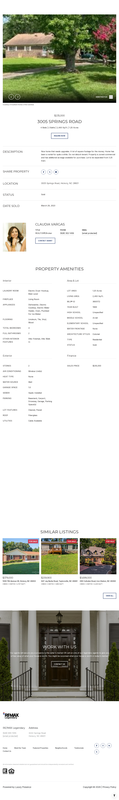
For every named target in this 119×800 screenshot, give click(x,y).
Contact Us (7, 751)
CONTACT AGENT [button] (45, 241)
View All (109, 596)
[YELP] (96, 752)
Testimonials (79, 748)
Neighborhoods (61, 748)
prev (11, 97)
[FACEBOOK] (96, 745)
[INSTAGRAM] (103, 745)
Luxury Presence (23, 787)
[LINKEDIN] (109, 745)
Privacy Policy (109, 787)
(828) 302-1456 (67, 233)
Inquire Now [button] (59, 136)
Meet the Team (20, 748)
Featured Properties (40, 748)
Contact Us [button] (59, 664)
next (17, 97)
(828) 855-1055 (9, 733)
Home (5, 748)
